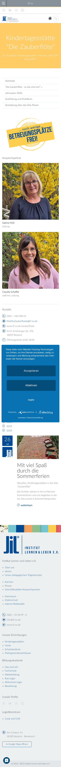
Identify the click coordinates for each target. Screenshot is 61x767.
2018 (9, 430)
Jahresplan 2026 (13, 93)
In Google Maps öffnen (17, 744)
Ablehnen (31, 385)
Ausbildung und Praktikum (18, 99)
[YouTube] (10, 703)
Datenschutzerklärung (35, 417)
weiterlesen (26, 505)
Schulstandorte (12, 649)
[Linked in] (16, 703)
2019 (9, 426)
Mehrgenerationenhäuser (18, 653)
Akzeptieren (31, 370)
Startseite (10, 81)
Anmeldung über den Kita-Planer (22, 105)
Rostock (43, 55)
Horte (8, 645)
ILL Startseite (9, 55)
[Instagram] (22, 703)
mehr (31, 399)
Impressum (22, 417)
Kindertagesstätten (27, 55)
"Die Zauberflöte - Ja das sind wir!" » (23, 87)
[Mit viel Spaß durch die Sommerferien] (38, 447)
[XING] (3, 703)
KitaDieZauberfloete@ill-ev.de (22, 321)
